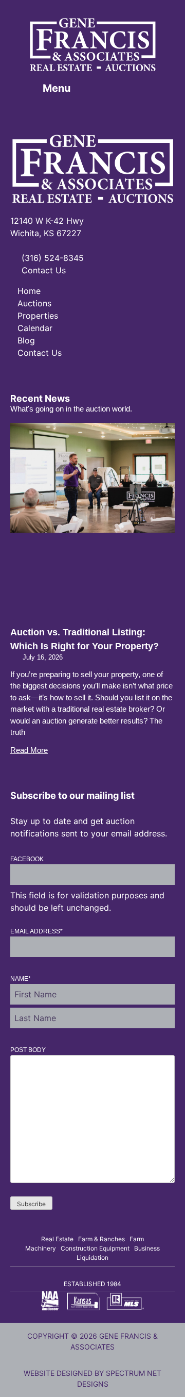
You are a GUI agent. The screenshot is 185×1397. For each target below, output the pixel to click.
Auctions (34, 303)
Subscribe (31, 1204)
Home (29, 291)
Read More (29, 750)
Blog (26, 340)
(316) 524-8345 (51, 258)
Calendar (34, 328)
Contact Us (42, 270)
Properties (37, 315)
